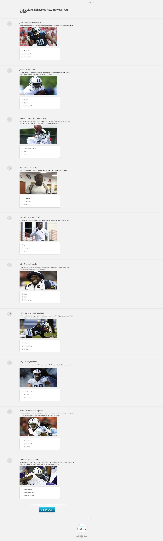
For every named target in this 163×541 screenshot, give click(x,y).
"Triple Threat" (28, 444)
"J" (24, 245)
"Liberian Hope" (28, 489)
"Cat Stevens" (28, 392)
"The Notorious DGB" (30, 148)
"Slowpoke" (27, 54)
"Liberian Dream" (29, 492)
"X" (25, 154)
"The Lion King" (28, 346)
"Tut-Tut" (26, 51)
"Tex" (25, 297)
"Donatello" (27, 57)
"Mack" (26, 251)
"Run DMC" (27, 447)
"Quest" (26, 343)
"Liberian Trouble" (29, 495)
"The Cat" (26, 395)
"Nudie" (26, 103)
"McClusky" (27, 441)
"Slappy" (26, 248)
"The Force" (27, 201)
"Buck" (26, 100)
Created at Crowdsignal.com (81, 535)
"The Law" (27, 398)
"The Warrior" (28, 300)
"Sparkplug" (27, 198)
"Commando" (28, 106)
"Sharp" (26, 349)
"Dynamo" (27, 204)
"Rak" (25, 294)
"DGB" (26, 151)
